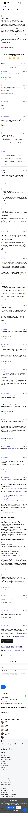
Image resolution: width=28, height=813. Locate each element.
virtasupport (5, 329)
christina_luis (5, 188)
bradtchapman (6, 101)
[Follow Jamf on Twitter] (1, 749)
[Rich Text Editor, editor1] (14, 678)
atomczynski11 (6, 457)
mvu (6, 736)
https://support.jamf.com (13, 488)
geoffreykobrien (6, 610)
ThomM (6, 729)
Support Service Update (12, 448)
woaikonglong (8, 732)
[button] (2, 3)
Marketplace (3, 763)
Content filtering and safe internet (8, 796)
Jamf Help (3, 755)
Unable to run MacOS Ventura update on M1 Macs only (13, 707)
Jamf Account (4, 769)
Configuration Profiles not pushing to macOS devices (13, 696)
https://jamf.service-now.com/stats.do (16, 559)
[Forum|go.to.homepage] (7, 3)
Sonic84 (4, 85)
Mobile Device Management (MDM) (8, 780)
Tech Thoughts (4, 701)
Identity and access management (8, 790)
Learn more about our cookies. (14, 804)
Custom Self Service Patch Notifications (10, 699)
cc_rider (4, 574)
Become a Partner (4, 765)
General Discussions (5, 697)
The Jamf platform (5, 775)
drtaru (4, 595)
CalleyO (4, 15)
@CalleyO (6, 355)
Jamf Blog (3, 761)
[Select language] (18, 3)
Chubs (6, 721)
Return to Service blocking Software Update (10, 703)
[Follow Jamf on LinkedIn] (4, 749)
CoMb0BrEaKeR (6, 133)
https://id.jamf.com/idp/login (14, 650)
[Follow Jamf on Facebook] (11, 749)
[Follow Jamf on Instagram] (9, 749)
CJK (4, 151)
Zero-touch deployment (6, 778)
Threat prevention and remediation (8, 794)
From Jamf (4, 6)
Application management (6, 782)
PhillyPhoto (5, 625)
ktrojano (6, 725)
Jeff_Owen (5, 71)
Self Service (3, 788)
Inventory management (6, 784)
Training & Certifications (6, 757)
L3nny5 (4, 419)
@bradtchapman (11, 627)
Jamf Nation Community (6, 759)
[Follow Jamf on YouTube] (6, 749)
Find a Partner (4, 767)
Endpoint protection (5, 792)
